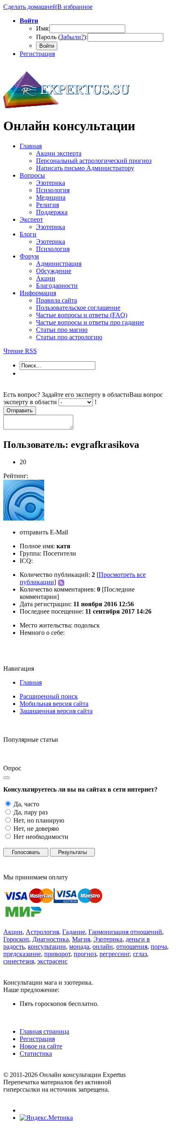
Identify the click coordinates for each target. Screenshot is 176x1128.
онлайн (103, 946)
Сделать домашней (29, 6)
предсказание (22, 953)
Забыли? (72, 36)
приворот (57, 953)
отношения (131, 946)
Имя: (43, 28)
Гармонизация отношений (125, 931)
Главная (31, 682)
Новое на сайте (41, 1046)
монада (79, 946)
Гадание (73, 931)
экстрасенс (52, 961)
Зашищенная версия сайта (56, 711)
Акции (13, 931)
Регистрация (37, 53)
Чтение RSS (20, 350)
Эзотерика (107, 939)
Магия (81, 939)
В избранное (75, 6)
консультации (47, 946)
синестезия (18, 961)
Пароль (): (62, 36)
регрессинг (114, 953)
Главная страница (44, 1031)
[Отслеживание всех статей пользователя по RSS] (60, 581)
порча (159, 946)
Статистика (36, 1053)
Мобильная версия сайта (54, 703)
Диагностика (50, 939)
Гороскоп (16, 939)
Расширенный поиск (49, 696)
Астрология (42, 931)
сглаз (140, 953)
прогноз (85, 953)
